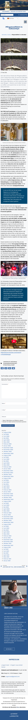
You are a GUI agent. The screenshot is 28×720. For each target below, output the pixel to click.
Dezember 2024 (8, 470)
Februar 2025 (7, 467)
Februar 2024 (7, 490)
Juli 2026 (6, 434)
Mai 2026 (6, 438)
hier (18, 707)
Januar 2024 (7, 491)
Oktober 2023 (7, 497)
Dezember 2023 (8, 493)
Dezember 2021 (8, 539)
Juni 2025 (6, 459)
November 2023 (8, 495)
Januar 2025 (7, 468)
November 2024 (8, 472)
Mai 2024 (6, 484)
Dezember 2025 (8, 447)
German (11, 18)
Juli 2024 (6, 480)
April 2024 (6, 486)
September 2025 (8, 453)
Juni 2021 (6, 551)
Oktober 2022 (7, 520)
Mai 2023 (6, 507)
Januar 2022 (7, 537)
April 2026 (6, 440)
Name (3, 403)
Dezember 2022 (8, 516)
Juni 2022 (6, 528)
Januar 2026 (7, 445)
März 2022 (6, 534)
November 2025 (8, 449)
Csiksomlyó (6, 361)
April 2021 (6, 555)
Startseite (4, 34)
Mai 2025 (6, 461)
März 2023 (6, 511)
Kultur (9, 34)
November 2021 (8, 541)
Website (4, 417)
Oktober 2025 (7, 451)
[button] (25, 21)
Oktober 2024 (7, 474)
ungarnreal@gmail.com (12, 676)
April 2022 (6, 532)
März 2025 (6, 465)
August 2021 (7, 547)
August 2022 (7, 524)
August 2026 (7, 432)
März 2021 (6, 557)
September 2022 (8, 522)
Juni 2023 (6, 505)
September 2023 (8, 499)
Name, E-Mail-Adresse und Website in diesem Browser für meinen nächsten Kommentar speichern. (15, 421)
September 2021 (8, 545)
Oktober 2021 (7, 543)
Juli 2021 (5, 549)
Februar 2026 (7, 444)
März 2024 (6, 488)
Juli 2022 (6, 526)
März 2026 (6, 442)
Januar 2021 (6, 560)
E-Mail (4, 410)
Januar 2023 (7, 514)
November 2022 (8, 518)
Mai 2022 (6, 530)
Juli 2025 (6, 457)
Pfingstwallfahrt (9, 365)
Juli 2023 (6, 503)
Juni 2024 (6, 482)
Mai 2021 (5, 553)
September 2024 (8, 476)
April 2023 (6, 509)
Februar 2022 (7, 536)
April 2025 (6, 463)
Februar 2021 (7, 558)
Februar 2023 (7, 512)
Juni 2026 (6, 436)
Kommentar (5, 384)
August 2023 (7, 501)
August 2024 (7, 478)
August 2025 (7, 455)
